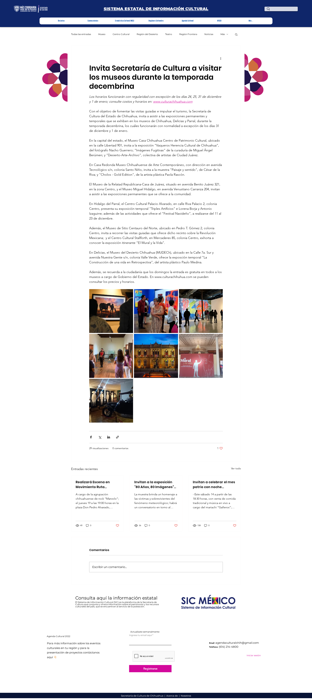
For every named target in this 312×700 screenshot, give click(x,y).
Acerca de (172, 695)
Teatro (168, 34)
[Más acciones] (220, 58)
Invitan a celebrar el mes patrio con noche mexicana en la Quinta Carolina (214, 484)
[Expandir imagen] (111, 311)
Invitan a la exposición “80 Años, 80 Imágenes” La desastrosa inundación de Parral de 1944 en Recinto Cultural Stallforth (154, 484)
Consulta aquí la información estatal (117, 598)
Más (222, 34)
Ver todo (236, 468)
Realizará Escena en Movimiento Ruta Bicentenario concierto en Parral (95, 484)
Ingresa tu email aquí (140, 635)
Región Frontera (188, 34)
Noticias (208, 34)
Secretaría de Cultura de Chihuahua (142, 695)
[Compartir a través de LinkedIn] (108, 437)
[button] (61, 20)
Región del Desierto (147, 34)
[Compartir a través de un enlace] (117, 437)
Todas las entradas (81, 34)
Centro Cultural (121, 34)
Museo (101, 34)
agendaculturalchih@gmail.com (237, 642)
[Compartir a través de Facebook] (91, 437)
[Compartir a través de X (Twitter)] (99, 437)
